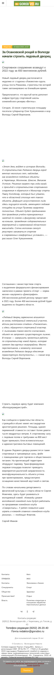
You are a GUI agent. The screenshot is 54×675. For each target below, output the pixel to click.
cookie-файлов (33, 665)
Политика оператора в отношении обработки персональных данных (36, 602)
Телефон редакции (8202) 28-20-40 (27, 627)
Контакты (5, 574)
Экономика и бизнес (35, 583)
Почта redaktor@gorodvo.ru (27, 631)
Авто (28, 574)
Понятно (27, 670)
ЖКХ (28, 579)
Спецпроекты (7, 587)
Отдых (29, 596)
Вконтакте (21, 612)
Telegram (33, 612)
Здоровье (30, 592)
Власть (4, 600)
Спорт (29, 587)
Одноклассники (27, 612)
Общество (7, 47)
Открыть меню (3, 3)
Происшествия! (8, 596)
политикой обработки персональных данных (25, 663)
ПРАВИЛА (6, 579)
